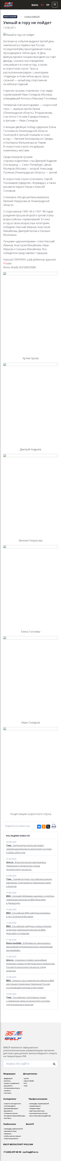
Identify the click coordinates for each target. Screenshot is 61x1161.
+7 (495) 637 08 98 (12, 1152)
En (47, 5)
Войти (35, 5)
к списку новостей (32, 17)
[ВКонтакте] (39, 827)
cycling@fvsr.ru (30, 1152)
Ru (42, 5)
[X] (48, 827)
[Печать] (54, 826)
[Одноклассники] (44, 827)
